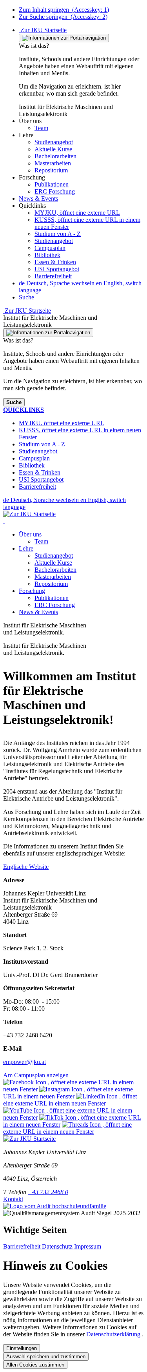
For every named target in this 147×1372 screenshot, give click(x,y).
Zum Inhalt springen (64, 9)
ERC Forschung (54, 605)
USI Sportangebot (56, 269)
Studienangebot (53, 240)
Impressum (87, 1246)
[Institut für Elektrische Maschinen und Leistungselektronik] (4, 521)
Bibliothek (47, 255)
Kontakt (13, 1199)
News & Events (38, 612)
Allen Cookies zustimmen (35, 1365)
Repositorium (51, 583)
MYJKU (77, 212)
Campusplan (49, 248)
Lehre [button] (26, 548)
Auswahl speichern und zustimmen (45, 1356)
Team (41, 541)
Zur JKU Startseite (43, 30)
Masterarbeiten (52, 576)
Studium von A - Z (57, 233)
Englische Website (26, 866)
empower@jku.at (24, 1061)
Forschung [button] (32, 590)
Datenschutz (58, 1246)
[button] (30, 121)
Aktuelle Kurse (53, 562)
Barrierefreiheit (53, 276)
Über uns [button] (30, 534)
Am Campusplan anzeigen (36, 1075)
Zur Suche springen (63, 16)
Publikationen (51, 597)
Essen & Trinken (55, 262)
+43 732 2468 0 (48, 1192)
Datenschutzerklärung (113, 1334)
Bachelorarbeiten (55, 569)
